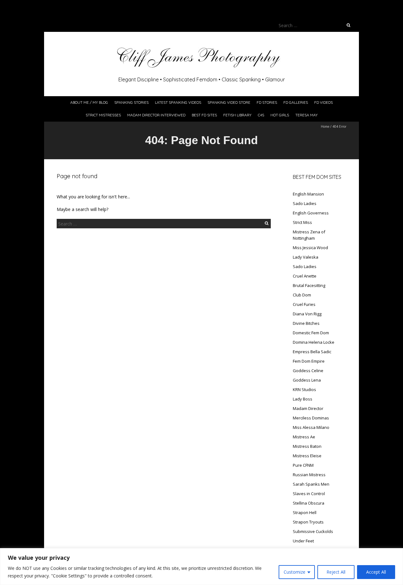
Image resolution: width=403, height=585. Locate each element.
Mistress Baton (307, 446)
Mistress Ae (304, 437)
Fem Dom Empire (309, 361)
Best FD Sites (204, 115)
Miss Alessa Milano (311, 427)
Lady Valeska (305, 257)
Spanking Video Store (228, 102)
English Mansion (308, 194)
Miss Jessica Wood (310, 247)
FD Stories (267, 102)
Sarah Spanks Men (311, 484)
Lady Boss (302, 399)
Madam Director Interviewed (156, 115)
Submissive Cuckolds (313, 531)
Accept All (376, 572)
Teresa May (306, 115)
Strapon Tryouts (308, 522)
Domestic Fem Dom (311, 333)
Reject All (335, 572)
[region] (201, 566)
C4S (261, 115)
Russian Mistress (309, 474)
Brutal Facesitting (309, 285)
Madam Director (308, 408)
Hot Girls (279, 115)
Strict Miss (302, 222)
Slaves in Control (309, 493)
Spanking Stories (131, 102)
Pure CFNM (303, 465)
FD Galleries (295, 102)
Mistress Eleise (307, 456)
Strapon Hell (304, 512)
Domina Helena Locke (313, 342)
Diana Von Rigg (307, 314)
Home (325, 126)
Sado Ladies (304, 203)
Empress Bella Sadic (312, 351)
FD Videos (323, 102)
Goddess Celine (308, 370)
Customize (294, 572)
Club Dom (302, 295)
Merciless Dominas (311, 418)
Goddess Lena (307, 380)
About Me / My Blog (89, 102)
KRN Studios (304, 389)
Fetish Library (237, 115)
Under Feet (303, 541)
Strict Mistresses (103, 115)
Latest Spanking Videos (178, 102)
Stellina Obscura (308, 503)
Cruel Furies (304, 304)
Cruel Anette (304, 276)
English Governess (311, 213)
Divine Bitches (306, 323)
